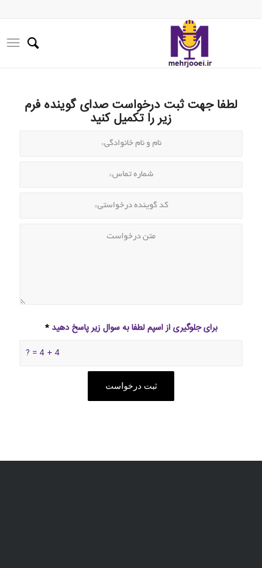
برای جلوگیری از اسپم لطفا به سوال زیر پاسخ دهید (131, 328)
